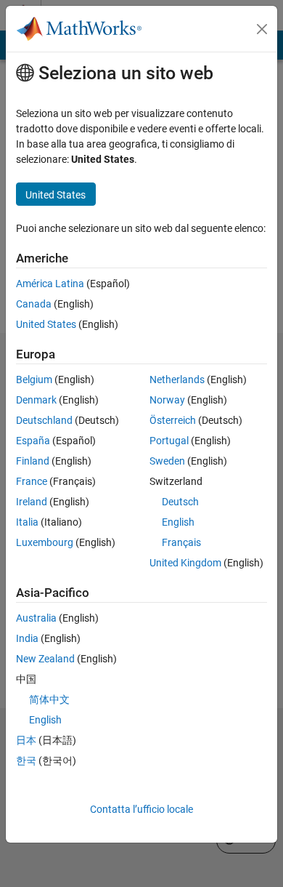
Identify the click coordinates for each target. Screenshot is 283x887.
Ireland (31, 501)
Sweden (167, 461)
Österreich (172, 420)
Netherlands (177, 379)
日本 (26, 740)
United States (46, 324)
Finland (32, 461)
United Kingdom (185, 563)
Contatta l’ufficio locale (141, 809)
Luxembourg (44, 542)
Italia (27, 522)
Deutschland (44, 420)
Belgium (34, 379)
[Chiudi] (262, 29)
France (31, 481)
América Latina (50, 283)
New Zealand (45, 659)
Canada (34, 304)
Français (181, 542)
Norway (167, 400)
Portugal (169, 440)
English (178, 522)
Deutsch (180, 501)
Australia (36, 618)
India (27, 638)
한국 (26, 760)
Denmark (36, 400)
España (33, 440)
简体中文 (49, 699)
